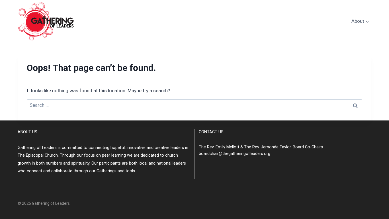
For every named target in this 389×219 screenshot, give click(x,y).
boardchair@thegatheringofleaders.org (234, 153)
